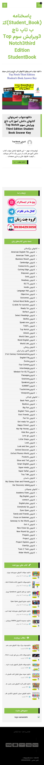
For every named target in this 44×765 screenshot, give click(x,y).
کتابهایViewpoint (28, 393)
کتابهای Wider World (27, 552)
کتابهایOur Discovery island (23, 485)
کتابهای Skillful (29, 319)
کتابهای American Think (25, 255)
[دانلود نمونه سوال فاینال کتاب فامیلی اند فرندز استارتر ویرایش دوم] (36, 677)
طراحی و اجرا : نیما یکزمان (22, 731)
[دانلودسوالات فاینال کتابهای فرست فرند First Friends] (36, 667)
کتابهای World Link (27, 343)
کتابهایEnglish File (27, 357)
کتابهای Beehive (28, 404)
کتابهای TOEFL (29, 326)
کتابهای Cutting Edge (26, 269)
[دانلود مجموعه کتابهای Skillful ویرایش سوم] (36, 623)
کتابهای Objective (28, 294)
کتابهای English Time (26, 411)
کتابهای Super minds (27, 467)
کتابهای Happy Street (26, 425)
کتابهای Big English (27, 496)
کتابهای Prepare (28, 535)
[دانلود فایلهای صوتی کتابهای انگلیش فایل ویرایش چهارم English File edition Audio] (36, 696)
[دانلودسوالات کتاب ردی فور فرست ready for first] (36, 657)
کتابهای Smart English (26, 464)
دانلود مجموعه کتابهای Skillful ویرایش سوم (17, 620)
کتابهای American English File (23, 252)
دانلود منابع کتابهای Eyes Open (21, 601)
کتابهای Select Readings (25, 315)
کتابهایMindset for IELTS (24, 372)
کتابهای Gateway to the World (22, 521)
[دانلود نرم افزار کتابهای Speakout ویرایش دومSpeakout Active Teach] (36, 594)
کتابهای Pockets (28, 457)
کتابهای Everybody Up (26, 507)
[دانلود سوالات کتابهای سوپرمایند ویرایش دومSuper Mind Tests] (36, 575)
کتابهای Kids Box (28, 432)
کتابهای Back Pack (27, 400)
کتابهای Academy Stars (25, 492)
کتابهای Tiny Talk (28, 474)
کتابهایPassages (28, 375)
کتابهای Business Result (25, 259)
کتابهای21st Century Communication (20, 354)
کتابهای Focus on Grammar (24, 517)
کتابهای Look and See (26, 446)
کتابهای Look (30, 443)
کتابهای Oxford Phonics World (23, 453)
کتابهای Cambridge (27, 262)
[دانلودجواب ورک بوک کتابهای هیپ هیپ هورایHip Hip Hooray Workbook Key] (36, 648)
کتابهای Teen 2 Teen (26, 549)
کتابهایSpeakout (28, 382)
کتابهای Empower (28, 273)
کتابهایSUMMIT (28, 386)
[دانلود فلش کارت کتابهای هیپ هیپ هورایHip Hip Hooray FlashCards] (36, 686)
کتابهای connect (28, 500)
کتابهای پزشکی (29, 347)
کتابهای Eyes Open (27, 510)
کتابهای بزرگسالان (30, 248)
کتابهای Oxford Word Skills (24, 301)
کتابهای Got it (29, 524)
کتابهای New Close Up (26, 528)
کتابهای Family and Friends (24, 514)
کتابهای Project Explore (25, 542)
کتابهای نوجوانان (31, 489)
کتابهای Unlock (29, 333)
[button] (39, 5)
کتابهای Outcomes (27, 298)
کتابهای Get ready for (26, 421)
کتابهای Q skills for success (23, 305)
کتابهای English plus (27, 503)
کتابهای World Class (27, 336)
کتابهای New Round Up (26, 531)
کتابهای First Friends (26, 414)
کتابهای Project (29, 538)
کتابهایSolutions (28, 379)
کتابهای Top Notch (19, 141)
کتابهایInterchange (27, 368)
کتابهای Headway (28, 280)
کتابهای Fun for (29, 418)
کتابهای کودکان (31, 397)
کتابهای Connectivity (26, 266)
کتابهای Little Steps (27, 439)
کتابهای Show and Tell (26, 460)
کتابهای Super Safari (27, 471)
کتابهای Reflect (29, 312)
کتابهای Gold (30, 276)
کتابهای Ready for (28, 308)
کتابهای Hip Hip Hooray (25, 428)
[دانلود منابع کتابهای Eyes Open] (36, 604)
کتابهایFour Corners (27, 364)
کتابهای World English (26, 340)
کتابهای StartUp (28, 545)
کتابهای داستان (29, 478)
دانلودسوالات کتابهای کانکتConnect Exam (17, 582)
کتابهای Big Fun (29, 407)
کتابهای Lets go (28, 436)
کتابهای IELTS (29, 283)
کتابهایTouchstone (27, 389)
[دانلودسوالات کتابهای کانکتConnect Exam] (36, 584)
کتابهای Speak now (27, 322)
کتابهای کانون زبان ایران (26, 350)
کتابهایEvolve (29, 361)
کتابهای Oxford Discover (25, 450)
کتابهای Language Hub (26, 290)
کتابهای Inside (29, 287)
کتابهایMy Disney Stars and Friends (20, 481)
